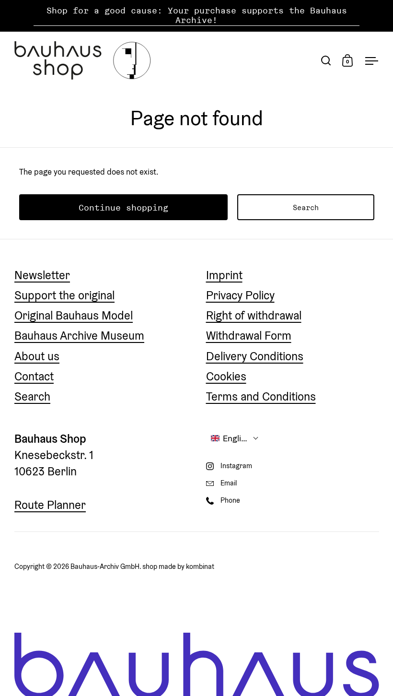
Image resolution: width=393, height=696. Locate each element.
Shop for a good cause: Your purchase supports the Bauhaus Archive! (196, 15)
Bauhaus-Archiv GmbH (104, 566)
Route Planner (50, 504)
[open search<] (326, 60)
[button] (235, 438)
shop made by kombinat (178, 566)
